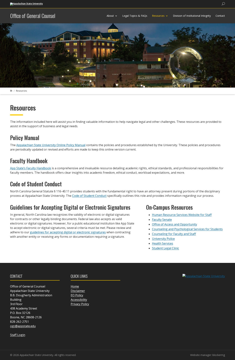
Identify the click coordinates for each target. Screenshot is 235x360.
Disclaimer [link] (78, 291)
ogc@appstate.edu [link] (23, 326)
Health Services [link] (162, 243)
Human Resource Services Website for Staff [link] (182, 215)
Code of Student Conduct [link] (89, 196)
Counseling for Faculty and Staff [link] (174, 234)
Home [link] (75, 286)
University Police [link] (163, 239)
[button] (231, 333)
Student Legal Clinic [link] (165, 248)
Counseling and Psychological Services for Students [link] (187, 229)
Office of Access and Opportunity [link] (174, 224)
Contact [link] (220, 15)
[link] (26, 3)
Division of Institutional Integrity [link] (192, 15)
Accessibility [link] (79, 300)
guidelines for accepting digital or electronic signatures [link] (68, 232)
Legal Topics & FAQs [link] (134, 15)
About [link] (110, 15)
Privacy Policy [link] (80, 304)
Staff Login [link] (17, 335)
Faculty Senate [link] (162, 220)
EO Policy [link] (77, 295)
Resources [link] (158, 15)
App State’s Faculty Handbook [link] (30, 168)
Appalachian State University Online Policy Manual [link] (50, 145)
